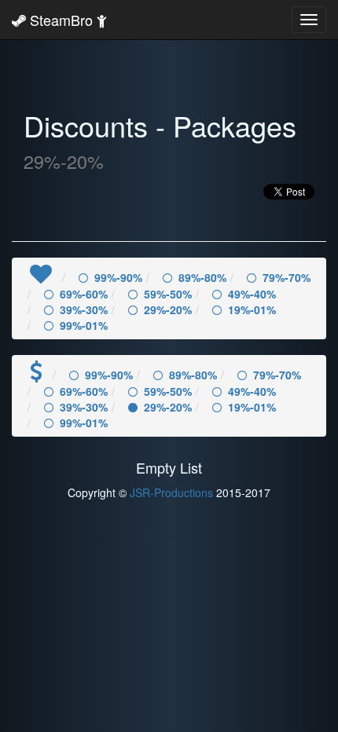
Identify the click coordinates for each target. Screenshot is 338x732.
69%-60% (84, 294)
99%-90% (118, 277)
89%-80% (202, 277)
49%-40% (252, 294)
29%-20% (168, 309)
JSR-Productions (171, 492)
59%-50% (168, 294)
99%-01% (84, 325)
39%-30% (84, 309)
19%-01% (252, 309)
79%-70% (286, 277)
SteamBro (61, 19)
